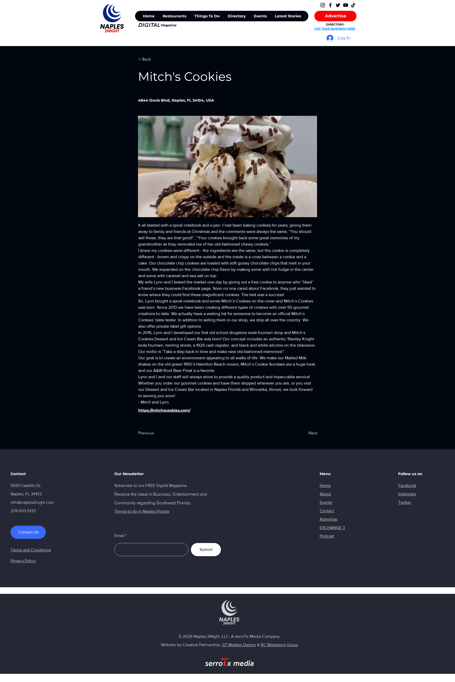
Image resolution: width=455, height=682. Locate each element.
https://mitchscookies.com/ (164, 410)
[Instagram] (323, 5)
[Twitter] (338, 5)
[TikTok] (353, 5)
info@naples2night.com (32, 502)
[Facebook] (330, 5)
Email (119, 536)
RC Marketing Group (279, 645)
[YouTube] (346, 5)
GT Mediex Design (239, 645)
